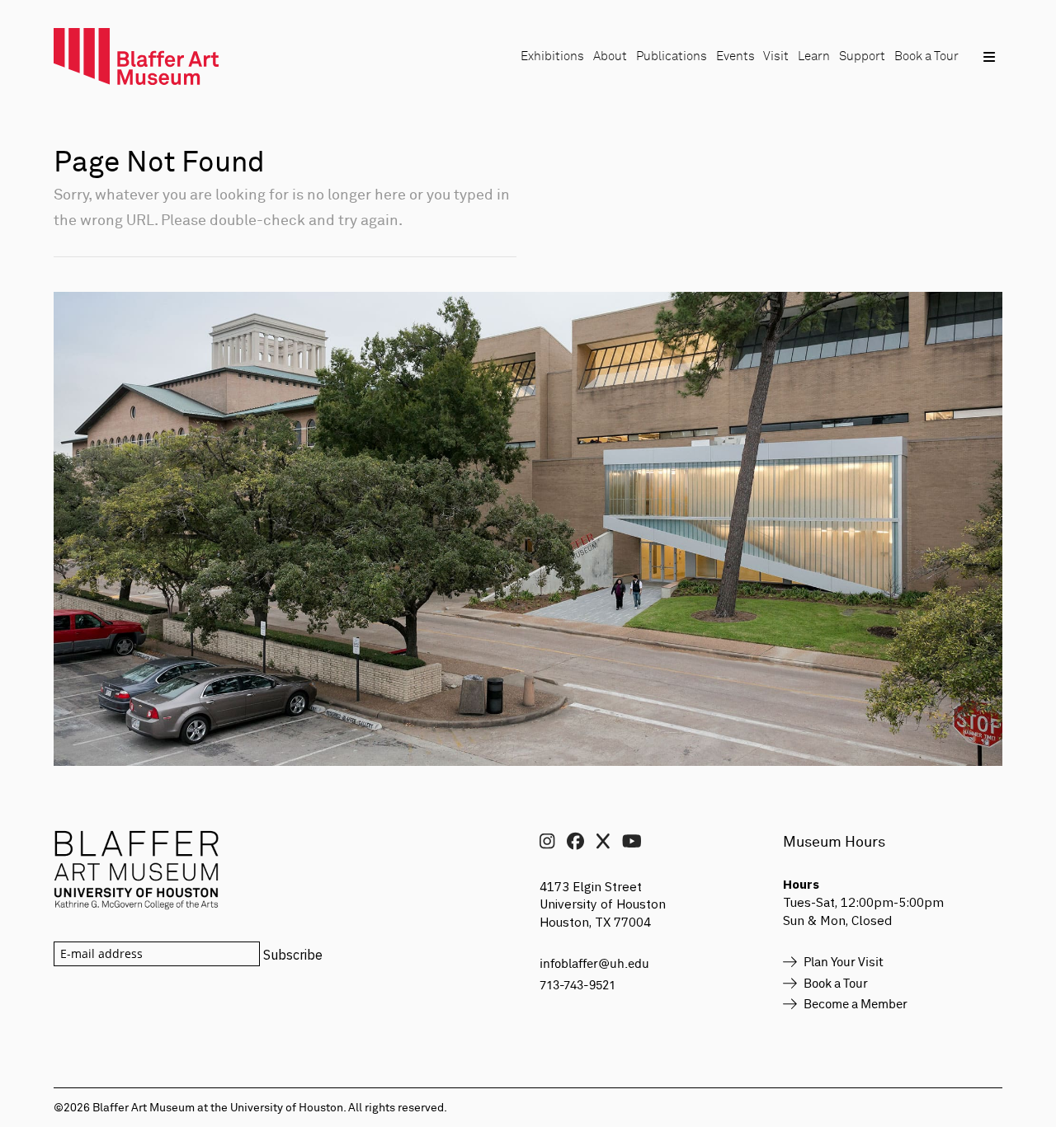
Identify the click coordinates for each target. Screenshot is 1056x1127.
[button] (988, 56)
